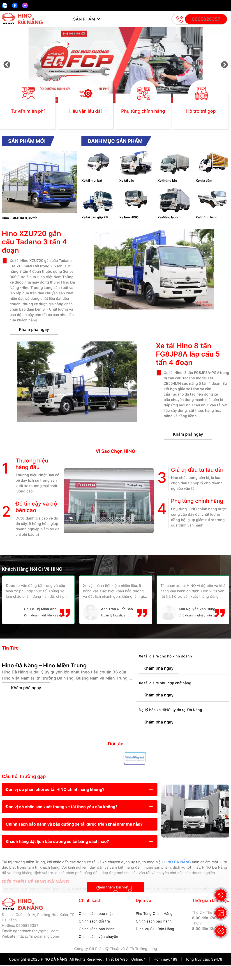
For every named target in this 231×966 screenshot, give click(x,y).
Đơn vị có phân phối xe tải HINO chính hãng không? (55, 789)
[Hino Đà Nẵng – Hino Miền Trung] (67, 656)
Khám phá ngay (34, 329)
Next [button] (224, 65)
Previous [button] (6, 65)
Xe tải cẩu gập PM (95, 217)
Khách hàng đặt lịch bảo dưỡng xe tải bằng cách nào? (57, 841)
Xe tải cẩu (126, 180)
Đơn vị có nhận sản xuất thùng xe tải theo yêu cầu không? (62, 806)
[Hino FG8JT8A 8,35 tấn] (39, 153)
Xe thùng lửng (206, 217)
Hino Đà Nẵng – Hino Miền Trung (44, 665)
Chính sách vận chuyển (98, 936)
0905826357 (206, 19)
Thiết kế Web (116, 959)
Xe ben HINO (129, 217)
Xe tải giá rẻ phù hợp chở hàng (165, 683)
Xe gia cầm (204, 180)
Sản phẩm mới (27, 141)
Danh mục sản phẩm (115, 141)
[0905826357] (4, 6)
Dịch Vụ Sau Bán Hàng (155, 929)
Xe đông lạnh (167, 217)
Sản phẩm (84, 19)
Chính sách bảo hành (96, 929)
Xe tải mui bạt (91, 180)
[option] (115, 65)
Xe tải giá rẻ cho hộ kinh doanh (165, 656)
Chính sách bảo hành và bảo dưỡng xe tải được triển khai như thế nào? (74, 824)
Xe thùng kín (167, 180)
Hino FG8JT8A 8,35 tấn (19, 218)
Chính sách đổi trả (94, 921)
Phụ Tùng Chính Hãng (154, 913)
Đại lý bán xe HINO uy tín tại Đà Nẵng (170, 710)
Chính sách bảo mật (96, 913)
